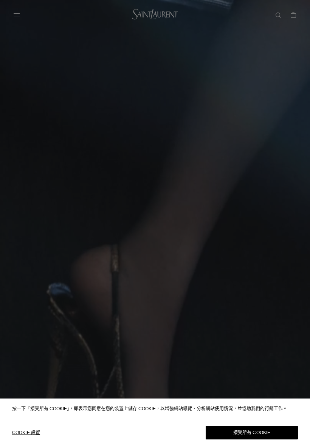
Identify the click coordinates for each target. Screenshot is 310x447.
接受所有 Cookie (251, 432)
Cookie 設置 (26, 432)
